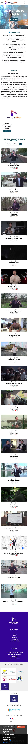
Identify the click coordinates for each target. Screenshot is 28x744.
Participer (15, 656)
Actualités (15, 639)
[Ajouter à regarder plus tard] (11, 164)
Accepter (20, 726)
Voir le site (7, 130)
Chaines (15, 635)
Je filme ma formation (15, 654)
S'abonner (15, 19)
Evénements (15, 637)
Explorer (15, 634)
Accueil (4, 7)
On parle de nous (15, 641)
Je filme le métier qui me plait (15, 652)
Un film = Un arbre (15, 658)
